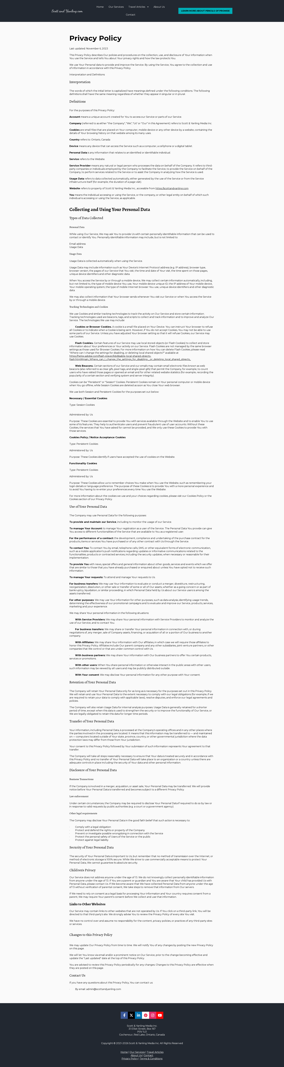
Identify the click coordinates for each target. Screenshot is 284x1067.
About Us (159, 6)
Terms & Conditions (151, 1058)
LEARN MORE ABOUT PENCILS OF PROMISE (205, 10)
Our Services (116, 6)
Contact (130, 14)
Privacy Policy (130, 1058)
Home (100, 6)
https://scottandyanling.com (171, 188)
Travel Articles (136, 6)
